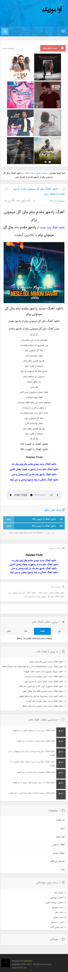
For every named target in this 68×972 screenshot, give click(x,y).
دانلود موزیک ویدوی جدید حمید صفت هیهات (43, 671)
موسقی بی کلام (57, 861)
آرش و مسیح (57, 922)
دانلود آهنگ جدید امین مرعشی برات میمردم (44, 676)
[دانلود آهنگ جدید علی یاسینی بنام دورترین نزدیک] (20, 150)
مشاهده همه (8, 49)
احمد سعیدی (57, 907)
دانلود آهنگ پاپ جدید (52, 227)
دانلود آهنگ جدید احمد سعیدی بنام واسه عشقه (42, 706)
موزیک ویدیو (59, 853)
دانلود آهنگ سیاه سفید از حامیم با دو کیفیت (35, 741)
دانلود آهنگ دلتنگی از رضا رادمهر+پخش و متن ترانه (34, 480)
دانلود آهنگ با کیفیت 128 (47, 519)
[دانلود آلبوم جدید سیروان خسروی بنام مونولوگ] (47, 67)
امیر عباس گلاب (56, 927)
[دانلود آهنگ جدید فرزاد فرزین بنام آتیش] (20, 122)
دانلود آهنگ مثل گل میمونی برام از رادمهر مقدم (44, 596)
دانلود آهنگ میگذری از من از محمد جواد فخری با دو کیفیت (32, 763)
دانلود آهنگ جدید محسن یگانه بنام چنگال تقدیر (42, 691)
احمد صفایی (58, 917)
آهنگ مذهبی (59, 845)
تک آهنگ (28, 173)
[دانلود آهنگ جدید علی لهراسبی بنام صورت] (20, 94)
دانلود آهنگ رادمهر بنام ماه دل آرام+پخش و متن (34, 475)
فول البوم (60, 837)
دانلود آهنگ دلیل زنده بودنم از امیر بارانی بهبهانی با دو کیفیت (31, 753)
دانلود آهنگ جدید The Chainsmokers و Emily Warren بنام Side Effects (32, 667)
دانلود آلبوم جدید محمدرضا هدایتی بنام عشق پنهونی (41, 696)
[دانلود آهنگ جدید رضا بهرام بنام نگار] (47, 94)
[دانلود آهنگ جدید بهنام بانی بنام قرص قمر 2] (47, 150)
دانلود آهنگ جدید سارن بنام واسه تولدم (46, 662)
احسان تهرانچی (56, 897)
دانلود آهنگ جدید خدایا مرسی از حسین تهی (44, 681)
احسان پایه (58, 893)
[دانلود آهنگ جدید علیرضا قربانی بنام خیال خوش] (20, 67)
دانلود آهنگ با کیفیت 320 (47, 526)
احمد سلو (59, 912)
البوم (63, 828)
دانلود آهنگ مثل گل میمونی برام (22, 593)
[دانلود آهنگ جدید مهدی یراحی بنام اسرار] (47, 122)
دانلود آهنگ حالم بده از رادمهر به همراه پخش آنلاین (34, 470)
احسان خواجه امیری (54, 902)
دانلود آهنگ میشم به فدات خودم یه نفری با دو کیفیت (31, 793)
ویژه (63, 869)
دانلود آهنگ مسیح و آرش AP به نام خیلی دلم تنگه (41, 686)
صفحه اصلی (41, 173)
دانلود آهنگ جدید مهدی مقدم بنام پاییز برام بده (34, 464)
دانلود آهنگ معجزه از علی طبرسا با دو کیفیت (35, 772)
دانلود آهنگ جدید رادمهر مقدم (51, 593)
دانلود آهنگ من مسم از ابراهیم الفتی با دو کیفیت (33, 730)
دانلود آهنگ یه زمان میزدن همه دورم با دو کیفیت (33, 782)
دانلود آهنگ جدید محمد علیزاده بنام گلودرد (44, 701)
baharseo (28, 961)
